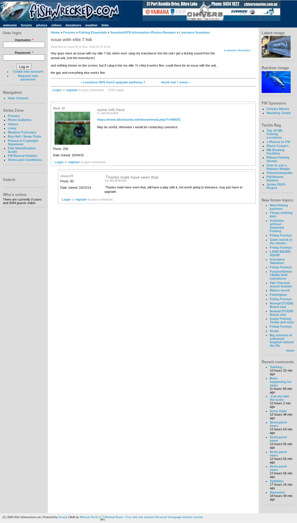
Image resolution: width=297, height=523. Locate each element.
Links (12, 128)
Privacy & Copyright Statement (23, 142)
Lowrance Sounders (194, 32)
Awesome (277, 492)
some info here (111, 110)
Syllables (276, 481)
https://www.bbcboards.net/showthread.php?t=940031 (139, 119)
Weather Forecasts (22, 132)
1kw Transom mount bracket (281, 284)
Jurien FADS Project (276, 186)
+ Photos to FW (278, 142)
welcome (10, 25)
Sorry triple (278, 411)
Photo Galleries (19, 120)
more (290, 350)
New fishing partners (279, 206)
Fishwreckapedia (279, 173)
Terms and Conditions (25, 160)
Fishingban (278, 294)
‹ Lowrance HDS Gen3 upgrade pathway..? (113, 82)
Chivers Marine (278, 109)
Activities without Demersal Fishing (277, 226)
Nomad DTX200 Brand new (281, 305)
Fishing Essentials (93, 32)
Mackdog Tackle (279, 113)
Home (55, 32)
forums (26, 25)
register (72, 90)
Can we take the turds (279, 397)
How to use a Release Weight (278, 167)
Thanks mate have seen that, (131, 177)
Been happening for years (280, 382)
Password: (24, 52)
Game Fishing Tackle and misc (282, 320)
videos (56, 25)
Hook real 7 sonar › (175, 82)
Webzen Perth (89, 517)
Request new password (28, 77)
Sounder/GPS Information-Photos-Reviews (143, 32)
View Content (18, 98)
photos (41, 25)
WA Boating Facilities (276, 151)
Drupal (63, 517)
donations (73, 25)
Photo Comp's (278, 146)
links (105, 25)
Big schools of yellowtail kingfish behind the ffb (282, 340)
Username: (24, 40)
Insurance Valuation (277, 261)
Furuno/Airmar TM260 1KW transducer (281, 275)
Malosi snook (280, 290)
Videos (13, 124)
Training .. (277, 367)
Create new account (28, 71)
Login (56, 90)
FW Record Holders (22, 155)
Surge (274, 331)
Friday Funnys (281, 235)
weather (91, 25)
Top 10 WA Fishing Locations (274, 134)
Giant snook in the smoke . (281, 241)
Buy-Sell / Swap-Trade (24, 136)
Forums (14, 116)
